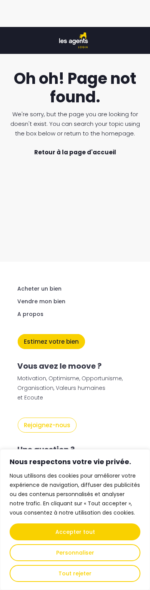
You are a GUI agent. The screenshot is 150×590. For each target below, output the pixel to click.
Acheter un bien (39, 288)
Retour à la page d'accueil (75, 152)
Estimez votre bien (51, 342)
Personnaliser (75, 553)
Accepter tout (75, 532)
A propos (30, 314)
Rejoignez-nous (47, 425)
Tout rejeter (75, 573)
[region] (75, 519)
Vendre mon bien (41, 301)
